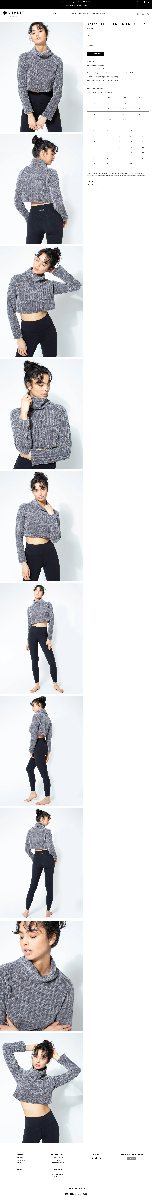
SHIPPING (57, 1160)
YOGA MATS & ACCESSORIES (79, 14)
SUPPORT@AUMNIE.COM (21, 1172)
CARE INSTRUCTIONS (57, 1174)
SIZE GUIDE (89, 32)
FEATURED (42, 14)
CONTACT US (57, 1165)
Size (88, 35)
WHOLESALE (20, 1162)
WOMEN (54, 14)
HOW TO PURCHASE (57, 1158)
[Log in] (143, 14)
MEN (63, 14)
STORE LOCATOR (20, 1160)
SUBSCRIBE (132, 1159)
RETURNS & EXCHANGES (57, 1162)
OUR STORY (20, 1158)
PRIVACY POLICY (20, 1165)
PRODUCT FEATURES (57, 1172)
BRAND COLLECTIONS (98, 14)
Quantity (90, 46)
